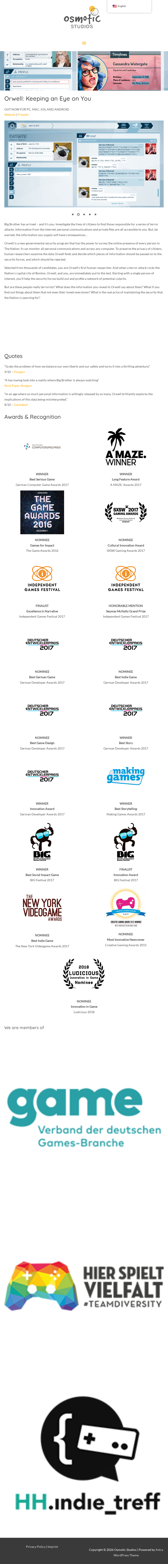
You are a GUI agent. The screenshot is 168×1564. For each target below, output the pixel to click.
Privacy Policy (36, 1546)
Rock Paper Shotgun (18, 385)
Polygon (19, 372)
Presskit (23, 114)
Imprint (53, 1546)
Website (10, 114)
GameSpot (21, 404)
